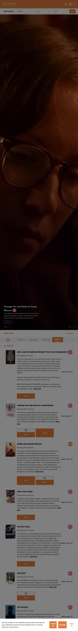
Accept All (53, 625)
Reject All (71, 625)
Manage (62, 625)
